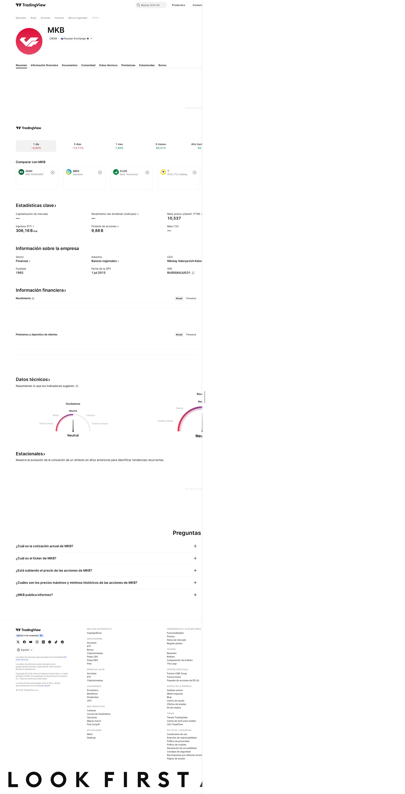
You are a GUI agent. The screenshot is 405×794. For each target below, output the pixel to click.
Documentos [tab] (70, 65)
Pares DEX (92, 660)
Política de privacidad (178, 741)
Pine (89, 663)
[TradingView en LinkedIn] (43, 642)
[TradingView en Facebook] (24, 642)
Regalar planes (174, 643)
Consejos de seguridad (179, 751)
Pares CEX (92, 656)
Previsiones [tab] (128, 65)
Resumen (171, 653)
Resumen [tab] (21, 65)
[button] (187, 5)
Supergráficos (94, 633)
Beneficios (92, 693)
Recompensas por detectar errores (185, 755)
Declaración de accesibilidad (182, 748)
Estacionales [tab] (147, 65)
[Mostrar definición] (50, 213)
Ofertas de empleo (176, 704)
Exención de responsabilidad (182, 737)
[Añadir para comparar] (52, 172)
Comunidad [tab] (88, 65)
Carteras (91, 710)
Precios (170, 636)
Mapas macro (94, 720)
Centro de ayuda (175, 700)
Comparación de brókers (180, 660)
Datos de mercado (176, 639)
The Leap (172, 663)
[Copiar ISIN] (193, 272)
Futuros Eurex (174, 677)
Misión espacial (175, 693)
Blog (169, 697)
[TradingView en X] (18, 642)
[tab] (179, 298)
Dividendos (93, 697)
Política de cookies (176, 744)
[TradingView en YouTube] (30, 642)
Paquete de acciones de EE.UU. (183, 680)
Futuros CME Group (177, 673)
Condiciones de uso (177, 734)
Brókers (171, 656)
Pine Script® (93, 724)
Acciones (91, 642)
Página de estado (176, 758)
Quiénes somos (175, 690)
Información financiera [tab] (44, 65)
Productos (178, 5)
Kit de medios (174, 707)
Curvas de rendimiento (98, 714)
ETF (89, 646)
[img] (87, 38)
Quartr (47, 685)
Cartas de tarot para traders (181, 720)
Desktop (91, 737)
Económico (92, 690)
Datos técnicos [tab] (108, 65)
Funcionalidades (175, 633)
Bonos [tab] (162, 65)
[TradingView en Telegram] (49, 642)
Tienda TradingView (177, 717)
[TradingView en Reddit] (62, 642)
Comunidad (200, 5)
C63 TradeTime (175, 724)
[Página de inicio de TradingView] (31, 5)
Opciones (92, 717)
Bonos (90, 649)
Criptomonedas (95, 653)
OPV (89, 700)
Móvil (89, 734)
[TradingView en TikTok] (56, 642)
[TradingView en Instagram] (37, 642)
